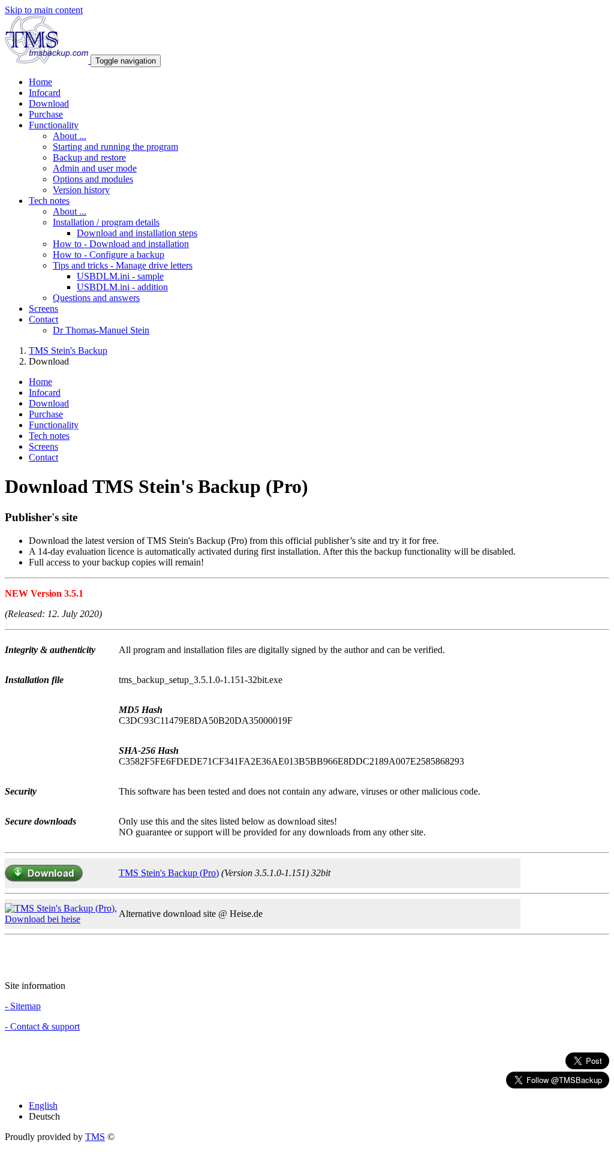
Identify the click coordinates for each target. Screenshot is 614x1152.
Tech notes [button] (49, 200)
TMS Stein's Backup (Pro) (169, 873)
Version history (81, 190)
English (43, 1105)
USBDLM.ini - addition (122, 287)
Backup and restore (89, 157)
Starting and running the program (115, 147)
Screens (43, 308)
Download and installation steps (137, 233)
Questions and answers (96, 298)
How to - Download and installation (121, 244)
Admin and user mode (95, 168)
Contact (43, 457)
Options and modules (93, 179)
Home (40, 82)
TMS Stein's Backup (68, 350)
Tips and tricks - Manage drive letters (122, 265)
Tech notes (49, 436)
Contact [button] (43, 319)
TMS (95, 1137)
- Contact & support (42, 1026)
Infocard (45, 93)
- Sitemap (23, 1006)
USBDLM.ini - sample (120, 276)
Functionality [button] (54, 125)
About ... (69, 136)
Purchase (46, 114)
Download (49, 103)
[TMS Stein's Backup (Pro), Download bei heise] (62, 919)
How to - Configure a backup (108, 254)
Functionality (54, 425)
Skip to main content (44, 10)
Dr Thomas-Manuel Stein (101, 330)
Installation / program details (106, 222)
